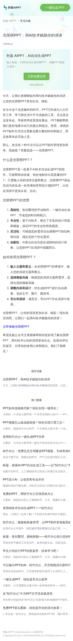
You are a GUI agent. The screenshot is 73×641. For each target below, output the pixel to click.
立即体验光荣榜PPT (16, 326)
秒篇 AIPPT (9, 20)
